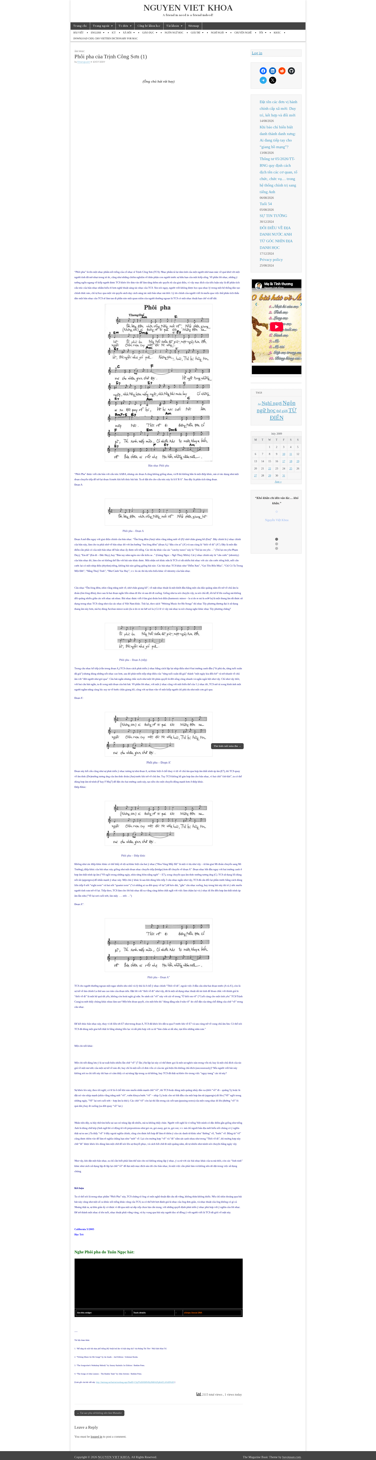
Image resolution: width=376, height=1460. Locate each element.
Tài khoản (172, 26)
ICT (114, 32)
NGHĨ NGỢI (217, 32)
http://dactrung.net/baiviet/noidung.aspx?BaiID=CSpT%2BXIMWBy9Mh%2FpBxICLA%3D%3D (135, 1382)
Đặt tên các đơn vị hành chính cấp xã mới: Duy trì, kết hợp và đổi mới (278, 108)
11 (290, 454)
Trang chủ (80, 26)
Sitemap (193, 26)
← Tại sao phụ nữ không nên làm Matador (99, 1412)
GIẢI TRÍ (195, 32)
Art (259, 404)
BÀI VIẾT (78, 32)
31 (283, 475)
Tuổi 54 (266, 204)
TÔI (261, 32)
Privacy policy (271, 259)
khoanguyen (83, 61)
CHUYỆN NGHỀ (243, 32)
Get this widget (84, 1312)
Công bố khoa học (148, 26)
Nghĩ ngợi (272, 403)
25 (290, 468)
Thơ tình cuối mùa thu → (227, 746)
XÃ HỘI (127, 32)
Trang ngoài (101, 26)
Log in (257, 53)
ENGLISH (96, 32)
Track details (139, 1312)
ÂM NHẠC (79, 51)
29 (269, 475)
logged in (96, 1436)
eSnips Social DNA (193, 1312)
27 (255, 475)
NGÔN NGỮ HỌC (174, 32)
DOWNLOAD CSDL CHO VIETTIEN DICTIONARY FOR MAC (105, 38)
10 (283, 454)
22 (269, 468)
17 (283, 461)
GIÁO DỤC (148, 32)
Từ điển (123, 26)
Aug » (278, 481)
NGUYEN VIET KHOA (188, 8)
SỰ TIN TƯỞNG (273, 215)
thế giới (282, 411)
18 (290, 461)
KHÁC (277, 32)
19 (297, 461)
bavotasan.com (291, 1457)
